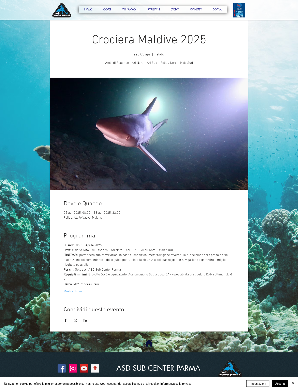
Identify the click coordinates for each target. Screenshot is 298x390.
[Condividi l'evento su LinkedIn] (85, 320)
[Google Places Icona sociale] (95, 368)
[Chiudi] (293, 383)
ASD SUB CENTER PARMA (158, 368)
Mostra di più (73, 291)
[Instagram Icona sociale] (73, 368)
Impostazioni (258, 383)
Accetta (280, 383)
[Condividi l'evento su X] (75, 320)
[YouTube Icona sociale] (84, 368)
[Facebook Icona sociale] (62, 368)
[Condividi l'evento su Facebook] (66, 320)
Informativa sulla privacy (175, 383)
